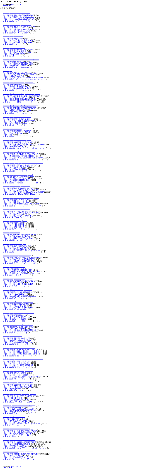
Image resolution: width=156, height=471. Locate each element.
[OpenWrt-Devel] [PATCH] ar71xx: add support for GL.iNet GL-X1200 (17, 87)
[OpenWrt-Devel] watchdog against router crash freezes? (14, 57)
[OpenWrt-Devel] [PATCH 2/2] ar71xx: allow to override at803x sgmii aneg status (19, 26)
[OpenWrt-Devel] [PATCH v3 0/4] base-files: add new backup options (16, 228)
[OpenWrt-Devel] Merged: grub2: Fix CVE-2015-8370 (13, 415)
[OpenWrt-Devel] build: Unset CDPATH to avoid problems (14, 217)
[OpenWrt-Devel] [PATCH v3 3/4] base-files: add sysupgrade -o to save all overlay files (20, 431)
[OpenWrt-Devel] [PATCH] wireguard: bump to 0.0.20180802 (15, 113)
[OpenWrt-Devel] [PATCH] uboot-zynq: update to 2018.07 (14, 16)
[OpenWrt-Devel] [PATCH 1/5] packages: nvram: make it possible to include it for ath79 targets (21, 203)
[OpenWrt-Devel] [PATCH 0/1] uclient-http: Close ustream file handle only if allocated (20, 329)
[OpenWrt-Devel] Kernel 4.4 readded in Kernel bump (13, 328)
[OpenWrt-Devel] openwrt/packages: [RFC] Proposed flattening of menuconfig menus (19, 92)
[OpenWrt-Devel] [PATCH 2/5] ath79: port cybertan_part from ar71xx (16, 143)
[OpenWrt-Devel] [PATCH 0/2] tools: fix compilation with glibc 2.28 (16, 13)
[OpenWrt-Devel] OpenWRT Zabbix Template (12, 455)
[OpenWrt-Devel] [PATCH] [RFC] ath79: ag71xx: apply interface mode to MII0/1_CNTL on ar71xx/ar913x (24, 144)
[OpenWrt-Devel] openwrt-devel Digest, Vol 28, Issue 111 (14, 177)
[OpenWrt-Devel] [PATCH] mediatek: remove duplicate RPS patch (16, 88)
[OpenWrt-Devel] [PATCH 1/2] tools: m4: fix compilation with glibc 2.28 (17, 14)
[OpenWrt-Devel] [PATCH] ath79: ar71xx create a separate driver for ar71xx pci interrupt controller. (22, 158)
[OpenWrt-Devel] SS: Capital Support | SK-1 (12, 11)
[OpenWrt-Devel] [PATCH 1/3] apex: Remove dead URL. (14, 293)
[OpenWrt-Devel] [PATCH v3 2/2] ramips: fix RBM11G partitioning (16, 380)
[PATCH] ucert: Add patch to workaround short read (13, 242)
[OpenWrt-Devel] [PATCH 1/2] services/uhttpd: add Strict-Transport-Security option (19, 120)
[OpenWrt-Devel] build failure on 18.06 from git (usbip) (14, 437)
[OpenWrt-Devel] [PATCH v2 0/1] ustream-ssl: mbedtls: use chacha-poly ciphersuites (19, 441)
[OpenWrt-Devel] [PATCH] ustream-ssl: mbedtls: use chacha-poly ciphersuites (18, 63)
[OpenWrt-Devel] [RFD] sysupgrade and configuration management (16, 179)
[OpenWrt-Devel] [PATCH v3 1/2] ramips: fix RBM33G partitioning (16, 253)
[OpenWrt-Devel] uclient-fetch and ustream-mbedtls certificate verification (17, 433)
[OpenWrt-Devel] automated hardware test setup (12, 61)
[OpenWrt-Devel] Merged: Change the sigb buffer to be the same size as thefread (18, 409)
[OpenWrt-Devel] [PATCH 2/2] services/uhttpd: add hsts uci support (16, 121)
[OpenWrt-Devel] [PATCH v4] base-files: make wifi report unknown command (18, 280)
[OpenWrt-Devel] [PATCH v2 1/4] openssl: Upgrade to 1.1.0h (15, 446)
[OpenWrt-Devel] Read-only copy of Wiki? (11, 122)
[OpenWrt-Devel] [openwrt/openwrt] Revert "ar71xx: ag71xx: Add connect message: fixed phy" (21, 94)
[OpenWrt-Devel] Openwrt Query (9, 181)
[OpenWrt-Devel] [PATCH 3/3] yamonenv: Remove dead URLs (15, 295)
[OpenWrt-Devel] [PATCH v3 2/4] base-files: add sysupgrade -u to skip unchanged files (20, 430)
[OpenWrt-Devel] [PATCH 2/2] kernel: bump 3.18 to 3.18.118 (15, 391)
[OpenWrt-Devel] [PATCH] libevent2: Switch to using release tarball (16, 304)
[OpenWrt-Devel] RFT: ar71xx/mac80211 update (12, 75)
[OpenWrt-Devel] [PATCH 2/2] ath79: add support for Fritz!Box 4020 (16, 34)
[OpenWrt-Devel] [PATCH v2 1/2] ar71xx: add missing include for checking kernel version (20, 395)
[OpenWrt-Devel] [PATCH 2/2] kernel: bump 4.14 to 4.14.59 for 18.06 (17, 337)
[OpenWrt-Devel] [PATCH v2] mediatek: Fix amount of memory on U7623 (17, 132)
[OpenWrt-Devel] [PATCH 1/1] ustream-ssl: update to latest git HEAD (16, 444)
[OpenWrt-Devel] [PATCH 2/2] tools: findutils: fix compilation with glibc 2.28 (18, 15)
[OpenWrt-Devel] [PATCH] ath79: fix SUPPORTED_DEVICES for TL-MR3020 (19, 40)
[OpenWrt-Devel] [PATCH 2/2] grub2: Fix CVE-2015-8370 (14, 306)
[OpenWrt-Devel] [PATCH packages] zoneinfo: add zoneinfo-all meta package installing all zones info (23, 257)
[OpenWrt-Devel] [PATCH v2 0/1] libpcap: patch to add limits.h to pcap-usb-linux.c (19, 438)
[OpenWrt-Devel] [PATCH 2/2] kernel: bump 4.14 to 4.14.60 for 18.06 (17, 339)
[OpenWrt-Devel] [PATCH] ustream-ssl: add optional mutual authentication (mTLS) (19, 83)
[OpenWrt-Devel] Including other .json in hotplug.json (13, 76)
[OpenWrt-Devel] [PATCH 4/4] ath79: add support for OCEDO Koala (16, 30)
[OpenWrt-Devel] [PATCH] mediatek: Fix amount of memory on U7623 (17, 130)
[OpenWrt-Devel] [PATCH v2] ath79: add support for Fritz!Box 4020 (16, 37)
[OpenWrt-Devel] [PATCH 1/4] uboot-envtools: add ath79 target (15, 27)
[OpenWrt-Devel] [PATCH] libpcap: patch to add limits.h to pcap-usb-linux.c (18, 62)
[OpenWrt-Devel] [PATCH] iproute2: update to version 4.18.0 (15, 246)
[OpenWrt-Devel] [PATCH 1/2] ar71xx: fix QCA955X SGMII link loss (17, 25)
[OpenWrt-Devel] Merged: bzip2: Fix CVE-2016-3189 (13, 414)
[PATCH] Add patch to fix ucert (9, 241)
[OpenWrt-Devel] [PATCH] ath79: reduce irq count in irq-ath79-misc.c (16, 164)
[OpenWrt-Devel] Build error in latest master (11, 232)
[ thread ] (13, 4)
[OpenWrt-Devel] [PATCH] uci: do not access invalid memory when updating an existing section (21, 250)
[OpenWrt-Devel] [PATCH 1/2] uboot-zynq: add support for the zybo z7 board (18, 19)
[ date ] (20, 4)
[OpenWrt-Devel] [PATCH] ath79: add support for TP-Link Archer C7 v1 (17, 190)
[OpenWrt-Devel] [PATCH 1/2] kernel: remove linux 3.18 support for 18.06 (17, 386)
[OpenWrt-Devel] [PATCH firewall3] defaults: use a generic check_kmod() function (19, 408)
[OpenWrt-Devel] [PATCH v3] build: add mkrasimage (13, 47)
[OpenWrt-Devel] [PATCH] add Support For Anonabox (14, 315)
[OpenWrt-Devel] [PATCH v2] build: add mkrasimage (13, 44)
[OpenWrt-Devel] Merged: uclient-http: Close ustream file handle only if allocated (19, 405)
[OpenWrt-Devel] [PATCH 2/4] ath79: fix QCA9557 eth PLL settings (16, 28)
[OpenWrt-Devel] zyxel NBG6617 (10, 436)
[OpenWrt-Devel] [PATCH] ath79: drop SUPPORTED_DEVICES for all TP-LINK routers (21, 103)
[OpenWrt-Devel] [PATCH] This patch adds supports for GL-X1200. (16, 457)
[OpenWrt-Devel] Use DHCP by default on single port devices (15, 56)
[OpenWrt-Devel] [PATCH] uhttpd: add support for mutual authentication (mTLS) (19, 259)
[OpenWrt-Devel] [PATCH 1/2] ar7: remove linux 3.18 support (15, 390)
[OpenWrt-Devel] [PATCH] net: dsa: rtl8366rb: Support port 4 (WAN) (16, 236)
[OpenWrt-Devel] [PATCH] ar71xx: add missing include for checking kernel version (19, 394)
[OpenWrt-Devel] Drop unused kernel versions (12, 388)
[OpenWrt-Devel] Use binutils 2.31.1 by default (12, 124)
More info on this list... (7, 5)
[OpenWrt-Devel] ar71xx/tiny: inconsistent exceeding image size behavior (17, 290)
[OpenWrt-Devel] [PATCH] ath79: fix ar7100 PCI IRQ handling (15, 374)
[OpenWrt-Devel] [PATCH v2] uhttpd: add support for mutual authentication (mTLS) (19, 261)
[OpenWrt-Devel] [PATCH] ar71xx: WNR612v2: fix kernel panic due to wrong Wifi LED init (21, 59)
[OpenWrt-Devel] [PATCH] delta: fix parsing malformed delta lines (16, 422)
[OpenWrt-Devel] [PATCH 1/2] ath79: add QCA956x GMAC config (16, 33)
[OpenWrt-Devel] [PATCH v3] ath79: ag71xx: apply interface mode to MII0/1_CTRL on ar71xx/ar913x (23, 79)
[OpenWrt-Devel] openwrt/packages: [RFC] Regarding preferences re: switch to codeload (20, 73)
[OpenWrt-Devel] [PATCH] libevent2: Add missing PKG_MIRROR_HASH (18, 302)
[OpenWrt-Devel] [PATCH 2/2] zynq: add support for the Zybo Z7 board (17, 20)
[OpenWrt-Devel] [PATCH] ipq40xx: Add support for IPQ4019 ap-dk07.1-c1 (18, 178)
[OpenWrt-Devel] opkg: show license (10, 288)
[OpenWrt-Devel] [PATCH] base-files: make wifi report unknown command (17, 52)
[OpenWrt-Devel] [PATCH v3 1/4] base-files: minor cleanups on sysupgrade (18, 429)
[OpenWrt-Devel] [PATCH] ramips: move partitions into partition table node (17, 237)
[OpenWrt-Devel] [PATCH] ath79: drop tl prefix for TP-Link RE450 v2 (17, 235)
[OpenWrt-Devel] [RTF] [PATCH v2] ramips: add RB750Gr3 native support (18, 382)
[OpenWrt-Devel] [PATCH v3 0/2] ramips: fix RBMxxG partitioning (16, 378)
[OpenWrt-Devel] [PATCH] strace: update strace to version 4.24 (15, 247)
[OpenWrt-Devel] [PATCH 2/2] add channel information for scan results (17, 255)
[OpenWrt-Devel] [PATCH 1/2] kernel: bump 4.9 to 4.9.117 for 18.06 (16, 338)
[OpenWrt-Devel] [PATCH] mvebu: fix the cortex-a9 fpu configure (16, 22)
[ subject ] (17, 4)
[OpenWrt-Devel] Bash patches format (10, 452)
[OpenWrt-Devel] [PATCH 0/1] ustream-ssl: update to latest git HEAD (16, 443)
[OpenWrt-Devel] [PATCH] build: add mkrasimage (13, 36)
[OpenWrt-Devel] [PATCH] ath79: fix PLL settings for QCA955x (16, 32)
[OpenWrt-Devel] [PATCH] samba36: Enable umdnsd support (15, 297)
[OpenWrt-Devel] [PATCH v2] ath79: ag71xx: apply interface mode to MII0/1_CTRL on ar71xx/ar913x (23, 77)
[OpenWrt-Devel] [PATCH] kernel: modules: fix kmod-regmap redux (16, 202)
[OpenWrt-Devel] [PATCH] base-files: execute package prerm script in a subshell (18, 17)
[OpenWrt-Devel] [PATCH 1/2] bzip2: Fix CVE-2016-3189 (14, 305)
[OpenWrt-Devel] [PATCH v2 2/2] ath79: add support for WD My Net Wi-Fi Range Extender (21, 189)
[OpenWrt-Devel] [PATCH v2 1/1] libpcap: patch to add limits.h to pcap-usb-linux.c (19, 440)
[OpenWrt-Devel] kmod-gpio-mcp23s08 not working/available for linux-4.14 (18, 86)
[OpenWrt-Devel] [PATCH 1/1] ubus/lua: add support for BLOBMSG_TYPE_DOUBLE (20, 454)
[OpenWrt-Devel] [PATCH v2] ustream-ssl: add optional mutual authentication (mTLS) (20, 260)
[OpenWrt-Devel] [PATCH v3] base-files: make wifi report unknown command (18, 141)
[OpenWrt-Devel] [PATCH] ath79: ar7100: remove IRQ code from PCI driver (18, 80)
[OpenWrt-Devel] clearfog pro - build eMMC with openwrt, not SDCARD (17, 401)
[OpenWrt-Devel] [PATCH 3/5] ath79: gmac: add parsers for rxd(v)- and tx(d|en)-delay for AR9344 (22, 205)
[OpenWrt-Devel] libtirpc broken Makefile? (11, 311)
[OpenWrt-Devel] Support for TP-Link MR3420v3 (13, 133)
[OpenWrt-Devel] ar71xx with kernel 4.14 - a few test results (15, 50)
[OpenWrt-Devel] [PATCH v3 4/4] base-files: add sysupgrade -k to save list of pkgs (19, 432)
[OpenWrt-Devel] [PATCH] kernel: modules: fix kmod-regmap (15, 136)
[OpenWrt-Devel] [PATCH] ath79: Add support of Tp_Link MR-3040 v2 (17, 187)
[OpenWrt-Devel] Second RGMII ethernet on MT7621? (14, 48)
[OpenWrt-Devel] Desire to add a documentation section (14, 53)
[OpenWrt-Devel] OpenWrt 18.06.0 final (11, 403)
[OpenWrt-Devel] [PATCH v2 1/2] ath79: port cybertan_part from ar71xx (17, 211)
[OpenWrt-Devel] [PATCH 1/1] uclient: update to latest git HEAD (16, 332)
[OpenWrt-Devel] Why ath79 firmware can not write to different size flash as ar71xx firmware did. (22, 147)
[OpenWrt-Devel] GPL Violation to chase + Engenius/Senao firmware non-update (19, 155)
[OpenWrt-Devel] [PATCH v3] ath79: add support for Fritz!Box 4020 (16, 41)
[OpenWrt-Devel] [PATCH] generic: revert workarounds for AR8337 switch (18, 188)
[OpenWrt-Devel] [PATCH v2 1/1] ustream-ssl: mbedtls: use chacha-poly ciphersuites (19, 442)
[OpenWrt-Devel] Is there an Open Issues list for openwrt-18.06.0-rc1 (16, 420)
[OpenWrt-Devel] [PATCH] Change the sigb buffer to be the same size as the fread (19, 240)
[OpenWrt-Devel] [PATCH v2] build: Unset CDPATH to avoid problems (17, 91)
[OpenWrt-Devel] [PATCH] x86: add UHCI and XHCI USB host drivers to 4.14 (18, 238)
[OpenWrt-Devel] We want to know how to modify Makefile (15, 316)
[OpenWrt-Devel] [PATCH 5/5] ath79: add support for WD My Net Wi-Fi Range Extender (20, 207)
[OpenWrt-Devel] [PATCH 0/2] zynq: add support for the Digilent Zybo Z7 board (19, 18)
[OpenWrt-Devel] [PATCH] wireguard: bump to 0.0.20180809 (15, 90)
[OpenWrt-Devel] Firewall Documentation (11, 54)
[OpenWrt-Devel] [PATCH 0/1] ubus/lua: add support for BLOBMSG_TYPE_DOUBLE (20, 453)
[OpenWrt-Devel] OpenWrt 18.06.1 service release (13, 411)
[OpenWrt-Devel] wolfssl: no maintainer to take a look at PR (14, 65)
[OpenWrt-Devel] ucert (7, 71)
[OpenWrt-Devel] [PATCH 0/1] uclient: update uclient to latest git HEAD (17, 331)
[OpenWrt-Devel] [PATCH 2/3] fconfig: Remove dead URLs (15, 294)
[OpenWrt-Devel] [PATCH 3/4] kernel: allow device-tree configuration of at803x (18, 29)
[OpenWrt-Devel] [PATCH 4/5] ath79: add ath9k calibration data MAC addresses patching (20, 184)
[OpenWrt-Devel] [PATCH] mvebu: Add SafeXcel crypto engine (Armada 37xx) (18, 49)
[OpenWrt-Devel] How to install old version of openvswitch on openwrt (17, 110)
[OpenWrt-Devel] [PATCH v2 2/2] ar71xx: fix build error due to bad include (18, 396)
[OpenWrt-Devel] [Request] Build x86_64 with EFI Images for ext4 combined (18, 292)
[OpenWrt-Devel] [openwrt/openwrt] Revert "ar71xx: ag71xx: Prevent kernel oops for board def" (22, 95)
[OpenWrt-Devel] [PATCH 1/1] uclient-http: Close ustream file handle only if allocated (20, 330)
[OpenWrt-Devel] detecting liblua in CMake (11, 218)
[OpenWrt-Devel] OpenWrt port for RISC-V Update (13, 146)
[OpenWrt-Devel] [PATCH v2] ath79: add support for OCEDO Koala (16, 31)
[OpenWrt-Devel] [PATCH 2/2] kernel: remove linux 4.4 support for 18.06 (17, 387)
